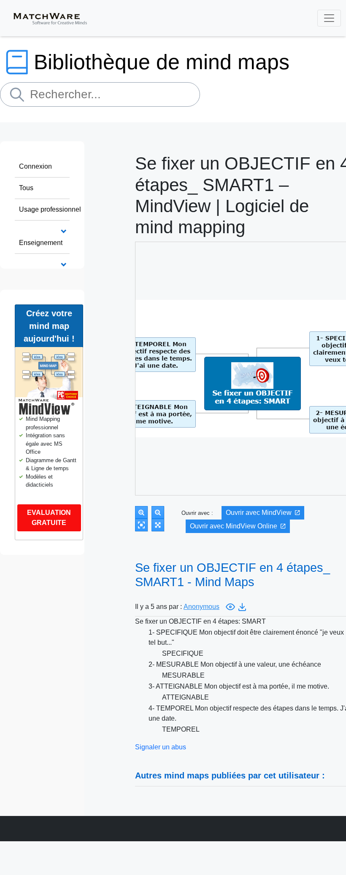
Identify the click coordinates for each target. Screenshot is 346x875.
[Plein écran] (157, 525)
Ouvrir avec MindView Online (233, 526)
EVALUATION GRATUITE (49, 517)
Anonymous (201, 606)
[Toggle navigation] (329, 18)
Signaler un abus (160, 747)
